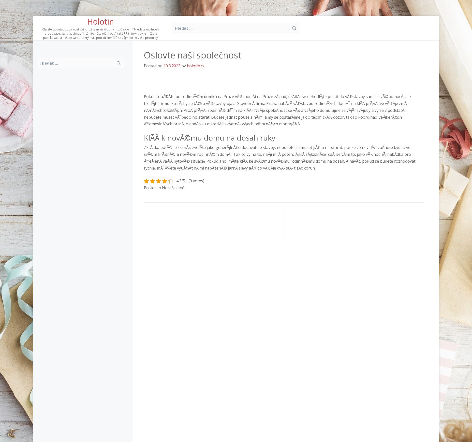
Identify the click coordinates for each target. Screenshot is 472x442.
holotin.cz (196, 66)
